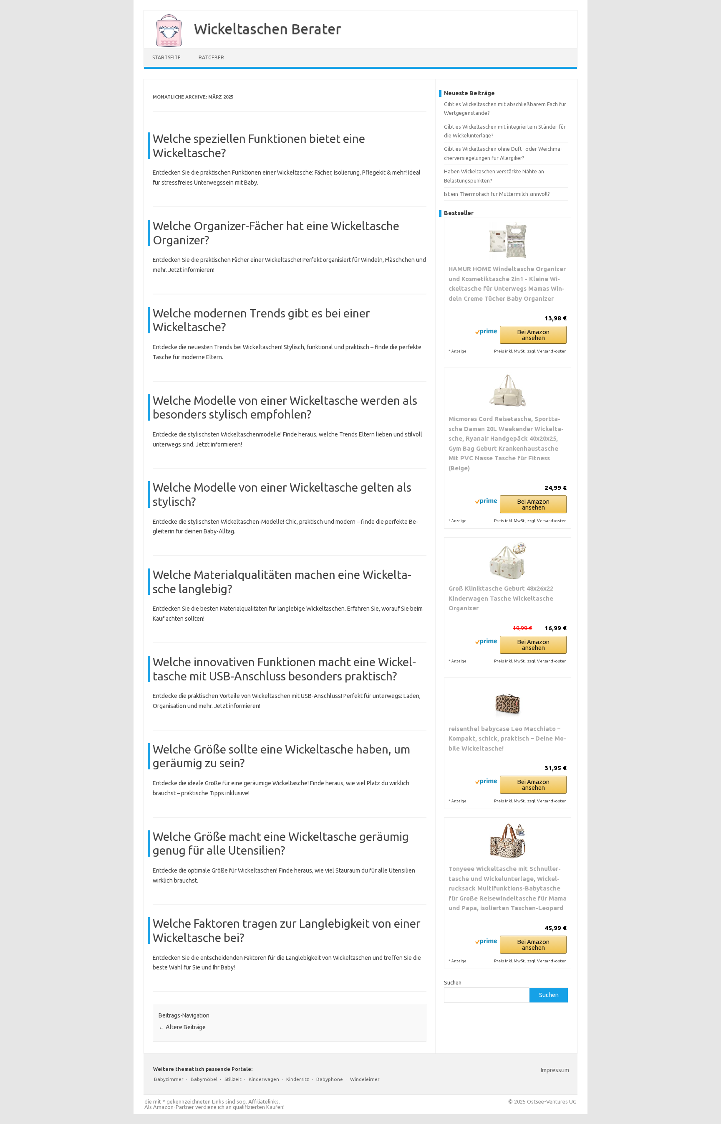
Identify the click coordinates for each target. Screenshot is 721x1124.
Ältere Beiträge (182, 1027)
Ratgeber (211, 57)
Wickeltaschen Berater (267, 28)
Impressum (555, 1070)
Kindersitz (297, 1079)
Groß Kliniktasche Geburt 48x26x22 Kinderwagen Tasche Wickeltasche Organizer (501, 598)
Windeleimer (365, 1079)
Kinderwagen (264, 1079)
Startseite (166, 57)
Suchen (452, 982)
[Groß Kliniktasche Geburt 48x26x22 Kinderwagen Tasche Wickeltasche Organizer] (508, 560)
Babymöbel (204, 1079)
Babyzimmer (169, 1079)
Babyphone (329, 1079)
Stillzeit (233, 1079)
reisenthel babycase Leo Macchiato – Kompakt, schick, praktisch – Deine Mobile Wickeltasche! (507, 738)
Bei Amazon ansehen (533, 334)
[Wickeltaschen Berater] (165, 45)
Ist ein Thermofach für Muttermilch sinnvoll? (497, 194)
